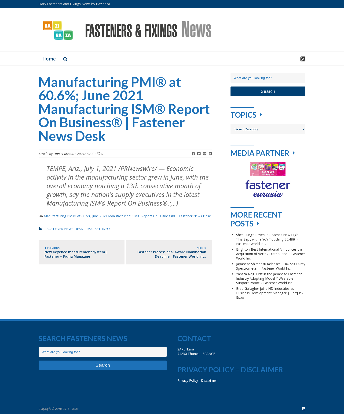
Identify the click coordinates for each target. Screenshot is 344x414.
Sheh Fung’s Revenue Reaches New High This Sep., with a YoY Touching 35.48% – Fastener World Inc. (267, 239)
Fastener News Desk (65, 228)
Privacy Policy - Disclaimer (197, 380)
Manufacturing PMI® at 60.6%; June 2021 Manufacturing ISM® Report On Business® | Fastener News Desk (127, 216)
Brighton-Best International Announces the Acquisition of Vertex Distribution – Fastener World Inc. (270, 253)
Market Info (98, 228)
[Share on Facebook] (193, 153)
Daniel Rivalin (64, 153)
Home (49, 59)
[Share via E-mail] (210, 153)
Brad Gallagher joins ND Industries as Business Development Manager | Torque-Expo (269, 293)
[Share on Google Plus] (204, 153)
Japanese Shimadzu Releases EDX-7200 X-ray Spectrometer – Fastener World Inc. (270, 266)
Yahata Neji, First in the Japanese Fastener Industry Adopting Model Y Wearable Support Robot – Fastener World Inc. (269, 278)
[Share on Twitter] (199, 153)
